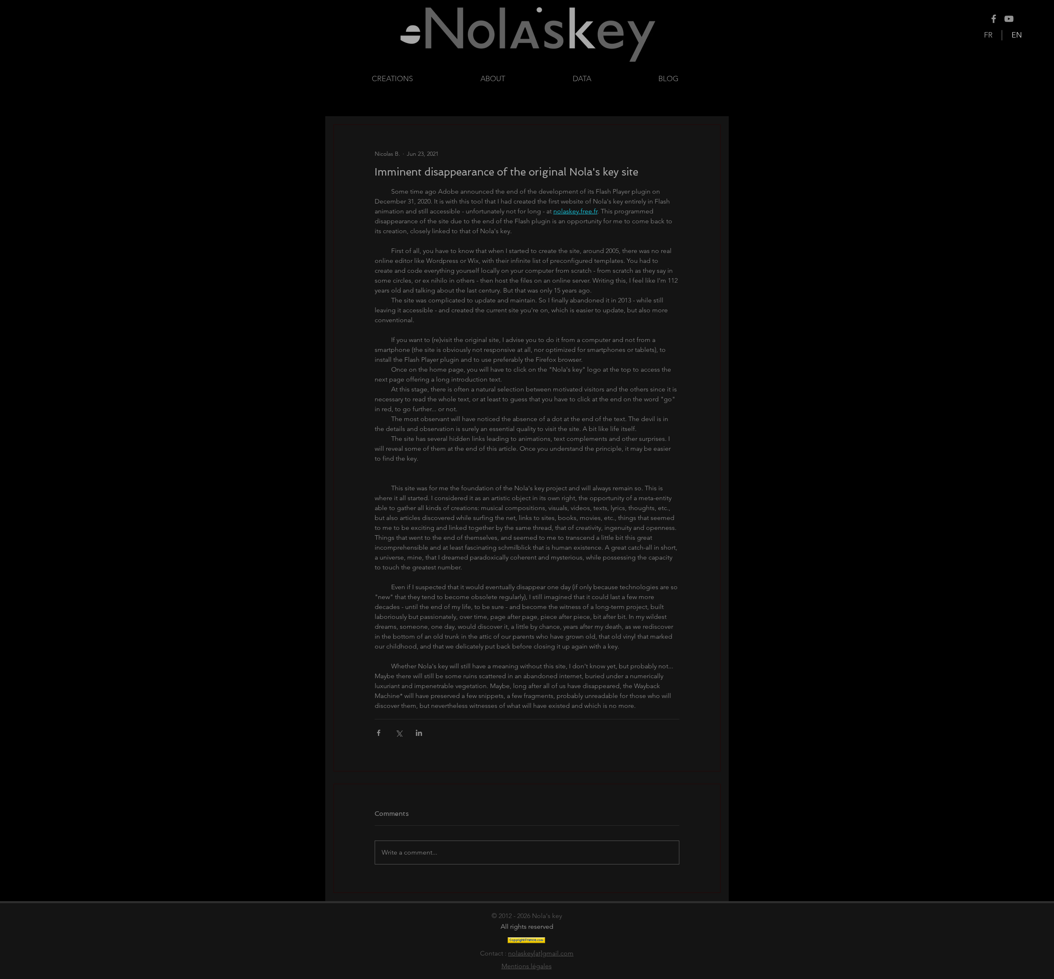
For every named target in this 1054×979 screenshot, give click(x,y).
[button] (609, 78)
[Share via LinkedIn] (419, 733)
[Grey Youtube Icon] (1008, 18)
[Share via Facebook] (378, 733)
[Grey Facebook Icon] (993, 18)
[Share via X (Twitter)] (399, 733)
